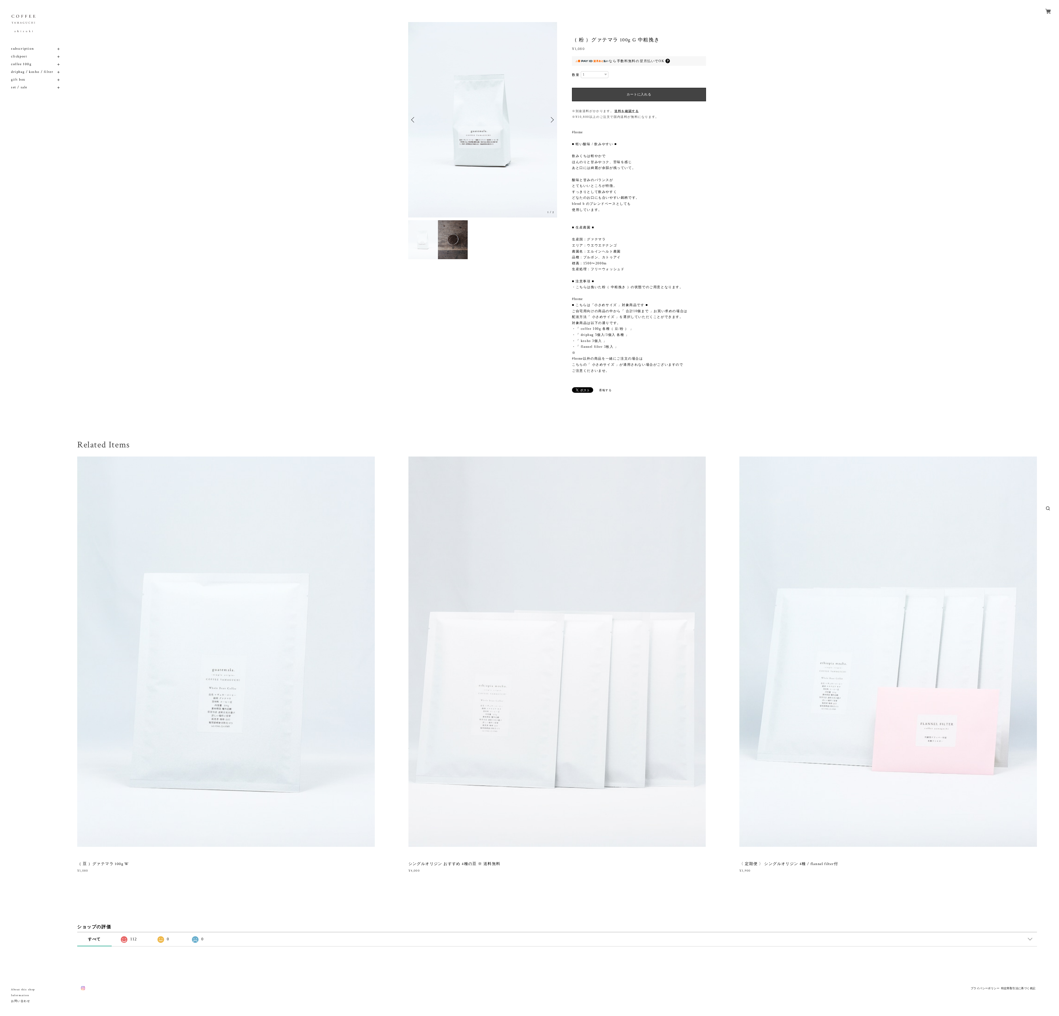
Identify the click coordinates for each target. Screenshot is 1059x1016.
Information (20, 995)
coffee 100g (21, 64)
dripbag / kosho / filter (32, 72)
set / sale (19, 87)
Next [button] (551, 119)
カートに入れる (639, 94)
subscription (22, 49)
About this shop (23, 989)
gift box (18, 79)
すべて (94, 939)
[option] (482, 119)
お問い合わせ (20, 1001)
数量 (575, 75)
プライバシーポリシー (985, 988)
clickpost (19, 56)
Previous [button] (413, 119)
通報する (605, 390)
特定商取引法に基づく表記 (1018, 988)
